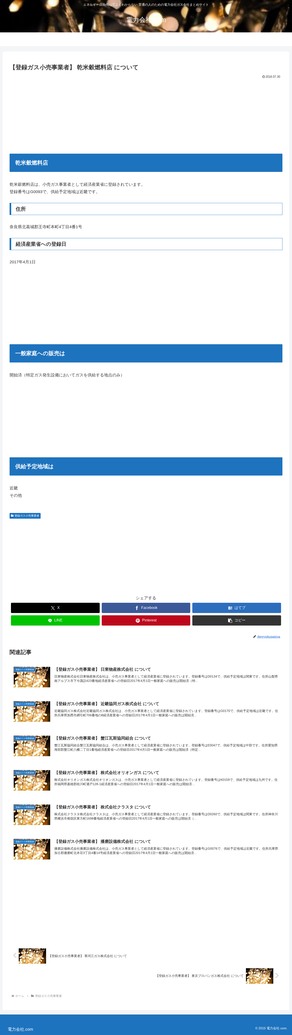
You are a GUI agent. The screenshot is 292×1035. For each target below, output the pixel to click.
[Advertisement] (146, 114)
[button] (236, 620)
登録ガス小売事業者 (27, 515)
